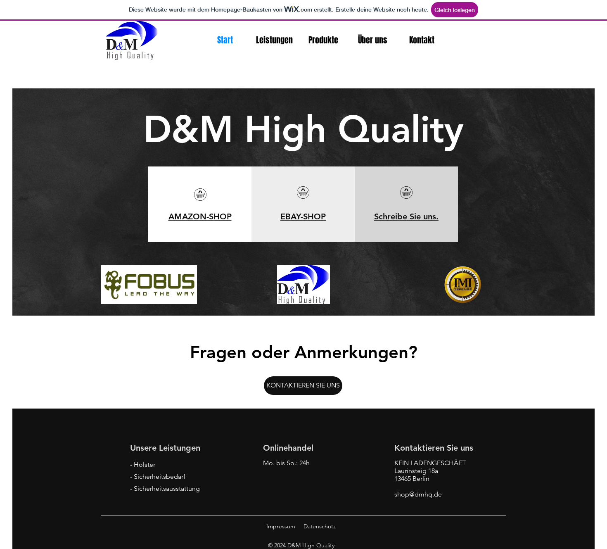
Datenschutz (320, 526)
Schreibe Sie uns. (406, 216)
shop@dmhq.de (418, 494)
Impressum (280, 526)
